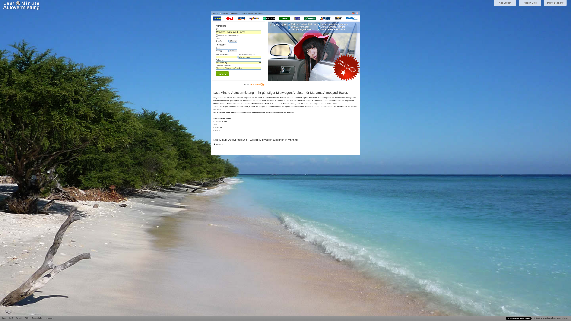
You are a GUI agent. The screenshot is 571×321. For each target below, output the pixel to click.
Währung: (219, 60)
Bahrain (224, 13)
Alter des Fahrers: (223, 55)
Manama (234, 13)
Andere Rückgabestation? (228, 35)
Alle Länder (505, 2)
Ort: (217, 29)
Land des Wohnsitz (223, 65)
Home (215, 13)
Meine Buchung (555, 2)
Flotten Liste (530, 2)
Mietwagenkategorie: (247, 55)
